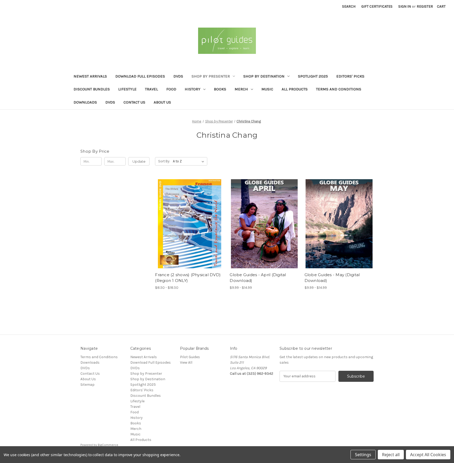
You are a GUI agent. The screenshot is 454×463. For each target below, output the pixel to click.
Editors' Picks (350, 76)
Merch (241, 89)
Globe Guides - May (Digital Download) (332, 277)
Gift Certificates (377, 6)
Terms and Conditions (338, 89)
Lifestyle (127, 89)
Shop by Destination (264, 76)
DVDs (178, 76)
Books (220, 89)
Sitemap (87, 384)
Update (139, 161)
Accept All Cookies (428, 454)
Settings (363, 454)
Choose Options (190, 228)
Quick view (185, 219)
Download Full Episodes (140, 76)
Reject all (391, 454)
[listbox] (189, 161)
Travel (151, 89)
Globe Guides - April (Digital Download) (258, 277)
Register (425, 6)
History (192, 89)
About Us (162, 102)
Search (348, 6)
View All (186, 362)
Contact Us (134, 102)
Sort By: (164, 161)
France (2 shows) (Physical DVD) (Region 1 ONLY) (188, 277)
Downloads (85, 102)
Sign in (404, 6)
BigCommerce (108, 445)
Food (171, 89)
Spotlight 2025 (313, 76)
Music (267, 89)
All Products (295, 89)
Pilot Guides (190, 357)
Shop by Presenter (211, 76)
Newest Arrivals (90, 76)
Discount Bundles (92, 89)
